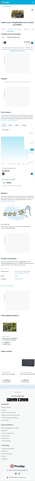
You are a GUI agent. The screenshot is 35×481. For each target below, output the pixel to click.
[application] (17, 149)
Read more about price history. (9, 120)
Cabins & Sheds (7, 6)
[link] (9, 332)
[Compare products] (32, 10)
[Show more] (2, 43)
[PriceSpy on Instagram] (19, 473)
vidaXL (16, 276)
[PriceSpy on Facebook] (16, 473)
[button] (3, 37)
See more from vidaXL (7, 285)
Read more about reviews (8, 201)
